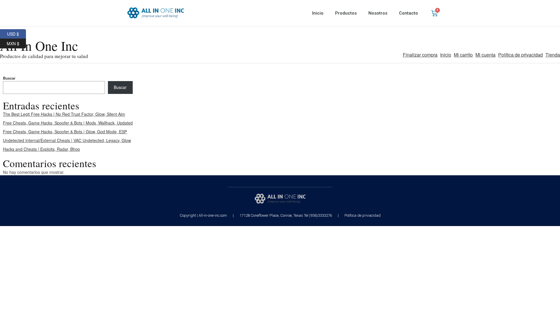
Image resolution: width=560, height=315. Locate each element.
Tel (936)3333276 (318, 215)
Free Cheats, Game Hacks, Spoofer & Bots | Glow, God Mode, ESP (65, 131)
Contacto (408, 13)
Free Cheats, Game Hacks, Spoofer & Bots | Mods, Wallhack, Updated (68, 123)
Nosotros (377, 13)
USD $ (16, 33)
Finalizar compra (420, 54)
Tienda (552, 54)
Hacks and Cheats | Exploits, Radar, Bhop (41, 149)
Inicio (317, 13)
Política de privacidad (520, 54)
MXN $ (16, 42)
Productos (346, 13)
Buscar (9, 78)
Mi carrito (463, 54)
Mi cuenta (485, 54)
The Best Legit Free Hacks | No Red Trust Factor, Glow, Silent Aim (64, 114)
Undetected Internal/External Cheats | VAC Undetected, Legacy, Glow (67, 140)
